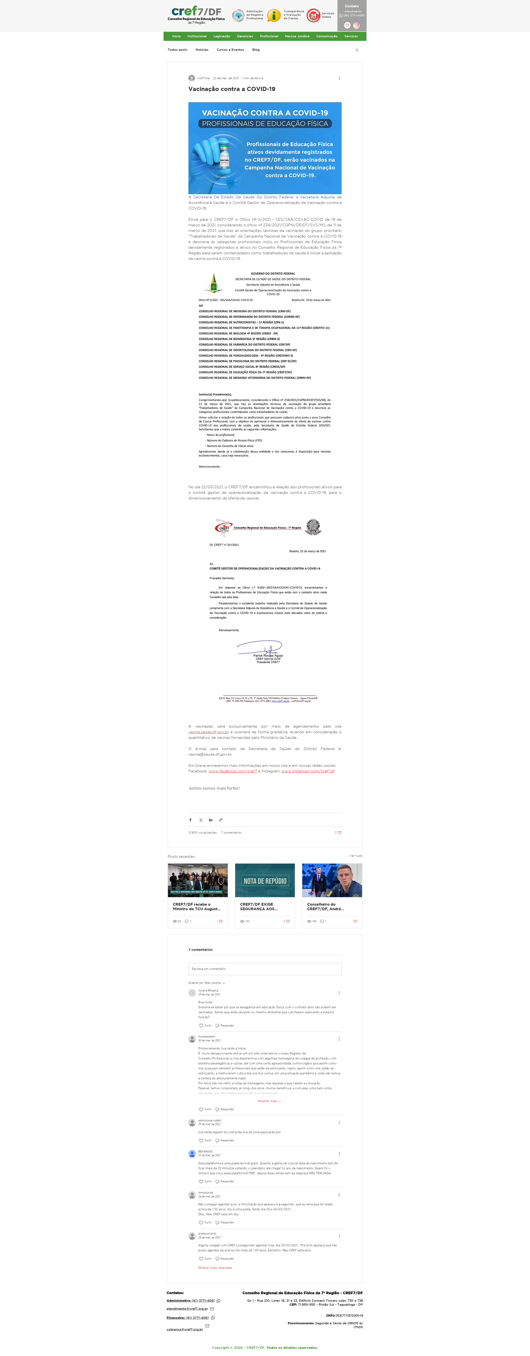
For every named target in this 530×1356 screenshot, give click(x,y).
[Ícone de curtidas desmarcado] (201, 1025)
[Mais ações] (339, 78)
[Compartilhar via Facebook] (190, 820)
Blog (256, 49)
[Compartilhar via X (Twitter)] (200, 820)
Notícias (202, 49)
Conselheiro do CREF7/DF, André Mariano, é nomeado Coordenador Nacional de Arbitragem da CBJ (331, 906)
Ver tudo (355, 855)
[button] (357, 49)
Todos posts (177, 49)
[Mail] (212, 1309)
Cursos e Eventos (230, 49)
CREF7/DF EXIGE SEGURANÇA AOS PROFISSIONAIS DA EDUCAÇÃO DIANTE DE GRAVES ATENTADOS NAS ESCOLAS (262, 906)
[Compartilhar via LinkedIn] (211, 820)
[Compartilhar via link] (221, 820)
